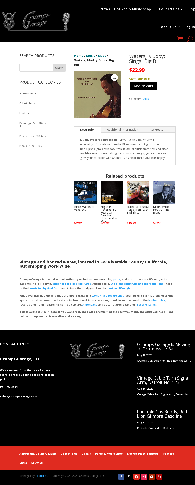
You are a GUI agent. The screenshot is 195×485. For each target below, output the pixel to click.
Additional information (122, 129)
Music (22, 113)
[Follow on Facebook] (121, 477)
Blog (191, 9)
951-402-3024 (9, 386)
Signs (23, 463)
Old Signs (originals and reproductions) (137, 284)
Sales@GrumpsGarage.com (18, 396)
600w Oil (37, 463)
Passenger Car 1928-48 (31, 125)
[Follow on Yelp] (159, 477)
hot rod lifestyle (119, 288)
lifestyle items (146, 304)
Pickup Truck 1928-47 (31, 136)
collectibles (157, 300)
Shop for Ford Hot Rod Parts (72, 284)
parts (116, 279)
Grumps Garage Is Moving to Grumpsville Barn (163, 346)
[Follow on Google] (136, 477)
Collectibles (169, 9)
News (105, 9)
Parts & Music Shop (109, 453)
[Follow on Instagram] (144, 477)
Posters (168, 453)
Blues (102, 56)
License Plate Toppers (143, 453)
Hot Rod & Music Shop (132, 9)
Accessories (26, 93)
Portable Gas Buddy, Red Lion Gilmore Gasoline (162, 414)
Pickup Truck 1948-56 (31, 146)
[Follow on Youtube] (152, 477)
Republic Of (42, 476)
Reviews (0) (157, 129)
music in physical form (44, 288)
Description (87, 129)
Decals (86, 453)
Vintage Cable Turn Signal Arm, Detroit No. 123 (163, 380)
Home (78, 56)
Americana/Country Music (37, 453)
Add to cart (143, 85)
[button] (114, 77)
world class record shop (108, 295)
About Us (169, 27)
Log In (190, 27)
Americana (89, 304)
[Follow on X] (129, 477)
